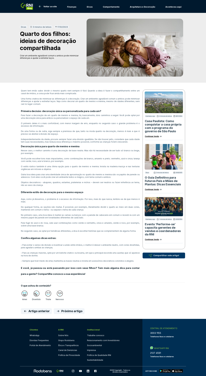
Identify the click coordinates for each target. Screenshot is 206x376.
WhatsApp (34, 335)
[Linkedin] (88, 371)
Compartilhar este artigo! (166, 255)
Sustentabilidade (95, 360)
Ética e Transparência (68, 345)
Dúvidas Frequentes (39, 340)
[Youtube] (80, 371)
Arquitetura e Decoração (142, 7)
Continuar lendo (152, 136)
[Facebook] (95, 371)
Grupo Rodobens (66, 340)
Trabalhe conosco (95, 335)
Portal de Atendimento (40, 345)
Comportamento (111, 7)
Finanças (71, 7)
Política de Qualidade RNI (99, 355)
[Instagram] (73, 371)
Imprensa (91, 350)
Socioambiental (94, 345)
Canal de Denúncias (67, 350)
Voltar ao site (50, 6)
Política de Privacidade (69, 355)
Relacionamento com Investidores (103, 340)
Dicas (90, 7)
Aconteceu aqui (173, 7)
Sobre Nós (63, 335)
